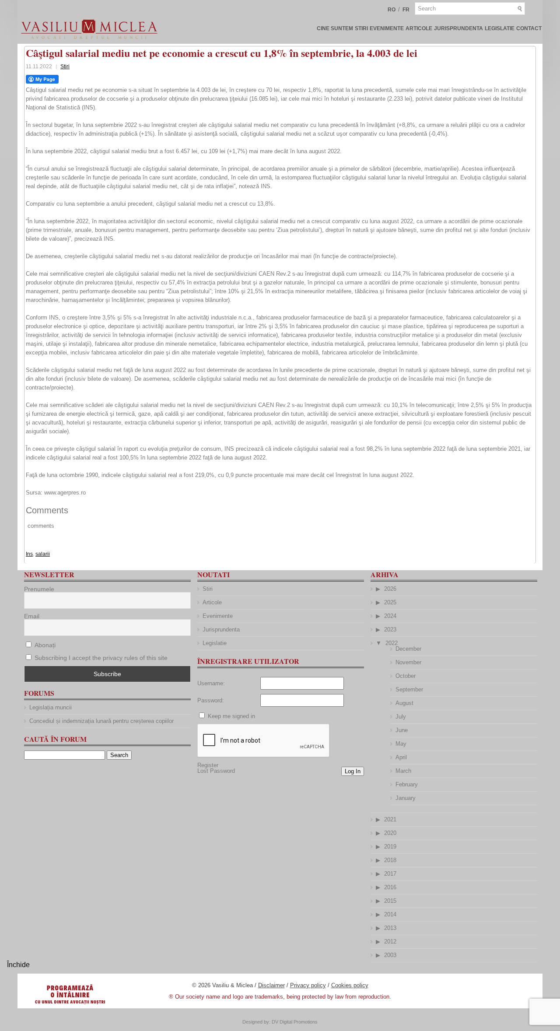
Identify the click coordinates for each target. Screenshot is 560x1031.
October (406, 676)
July (401, 716)
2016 (390, 887)
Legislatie (499, 28)
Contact (529, 28)
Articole (419, 28)
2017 (390, 873)
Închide (18, 964)
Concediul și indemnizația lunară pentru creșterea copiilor (101, 721)
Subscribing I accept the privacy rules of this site (101, 657)
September (409, 689)
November (408, 662)
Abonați (44, 645)
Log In (352, 771)
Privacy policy (308, 985)
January (406, 798)
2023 (390, 629)
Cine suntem (335, 28)
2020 (390, 833)
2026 (390, 589)
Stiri (361, 28)
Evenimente (387, 28)
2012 (390, 941)
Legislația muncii (50, 707)
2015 (390, 901)
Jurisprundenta (458, 28)
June (402, 730)
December (408, 648)
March (403, 771)
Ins (29, 554)
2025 (390, 602)
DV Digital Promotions (295, 1021)
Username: (211, 683)
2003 (390, 955)
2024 (390, 616)
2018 (390, 860)
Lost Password (216, 771)
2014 (390, 914)
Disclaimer (271, 985)
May (401, 743)
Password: (210, 700)
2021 (390, 819)
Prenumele (39, 589)
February (407, 784)
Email (31, 616)
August (404, 703)
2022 (391, 643)
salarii (42, 554)
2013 (390, 928)
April (401, 757)
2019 (390, 846)
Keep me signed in (231, 716)
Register (207, 765)
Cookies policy (349, 985)
